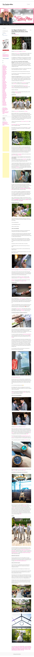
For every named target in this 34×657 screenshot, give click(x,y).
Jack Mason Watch (17, 647)
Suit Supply (25, 111)
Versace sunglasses (18, 649)
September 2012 (5, 97)
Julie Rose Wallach (24, 647)
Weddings (23, 646)
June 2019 (4, 70)
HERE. (18, 277)
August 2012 (4, 98)
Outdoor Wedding (17, 648)
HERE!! (27, 433)
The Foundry (23, 51)
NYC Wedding (13, 648)
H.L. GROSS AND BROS (22, 298)
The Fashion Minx (8, 4)
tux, (28, 127)
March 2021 (4, 65)
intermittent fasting (23, 188)
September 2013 (5, 87)
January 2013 (4, 93)
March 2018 (4, 76)
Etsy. (21, 308)
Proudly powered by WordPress (17, 654)
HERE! (21, 513)
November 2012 (5, 95)
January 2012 (4, 103)
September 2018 (5, 73)
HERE (24, 470)
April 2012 (4, 100)
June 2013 (4, 89)
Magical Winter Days (5, 109)
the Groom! (18, 53)
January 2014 (4, 84)
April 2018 (4, 75)
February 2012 (4, 102)
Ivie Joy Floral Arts (21, 269)
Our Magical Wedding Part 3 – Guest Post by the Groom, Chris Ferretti (20, 31)
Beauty (15, 646)
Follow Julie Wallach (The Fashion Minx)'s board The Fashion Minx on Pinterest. (6, 55)
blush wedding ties (29, 646)
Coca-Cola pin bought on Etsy (16, 377)
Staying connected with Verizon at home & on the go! (6, 112)
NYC (27, 647)
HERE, (14, 470)
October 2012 (4, 96)
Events (16, 646)
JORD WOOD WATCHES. (21, 469)
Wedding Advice (22, 649)
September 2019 (5, 69)
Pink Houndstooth (5, 108)
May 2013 (4, 90)
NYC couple (29, 647)
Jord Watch (20, 647)
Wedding (21, 646)
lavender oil (14, 83)
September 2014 (5, 82)
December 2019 (4, 67)
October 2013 (4, 86)
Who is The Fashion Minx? (12, 24)
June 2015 (4, 79)
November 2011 (5, 105)
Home (3, 24)
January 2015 (4, 81)
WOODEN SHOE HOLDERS (26, 552)
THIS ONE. (27, 121)
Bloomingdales (14, 124)
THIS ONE (22, 121)
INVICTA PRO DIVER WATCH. (27, 334)
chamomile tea (24, 82)
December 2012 (4, 94)
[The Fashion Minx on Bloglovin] (6, 48)
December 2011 (4, 104)
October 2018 (4, 72)
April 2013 (4, 91)
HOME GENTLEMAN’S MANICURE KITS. (20, 560)
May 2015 (4, 80)
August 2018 (4, 74)
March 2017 (4, 77)
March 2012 (4, 101)
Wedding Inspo (26, 649)
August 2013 (4, 88)
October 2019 (4, 68)
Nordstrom (18, 124)
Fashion (19, 646)
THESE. (20, 92)
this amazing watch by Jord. (25, 435)
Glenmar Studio (16, 51)
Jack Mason (23, 426)
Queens (20, 648)
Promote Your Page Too (5, 35)
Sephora (16, 91)
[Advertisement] (6, 139)
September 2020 (5, 66)
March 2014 (4, 83)
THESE (17, 92)
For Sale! (7, 24)
